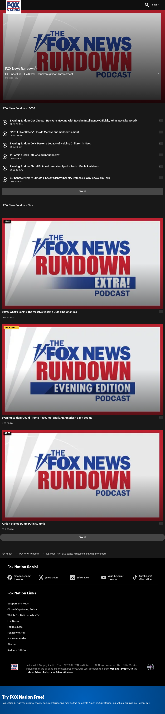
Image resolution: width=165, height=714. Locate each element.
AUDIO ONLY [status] (11, 327)
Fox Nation (7, 554)
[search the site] (147, 5)
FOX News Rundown (19, 68)
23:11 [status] (7, 221)
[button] (147, 5)
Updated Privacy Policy (37, 672)
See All (82, 191)
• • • (161, 121)
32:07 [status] (7, 433)
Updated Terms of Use (121, 669)
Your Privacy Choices (62, 672)
